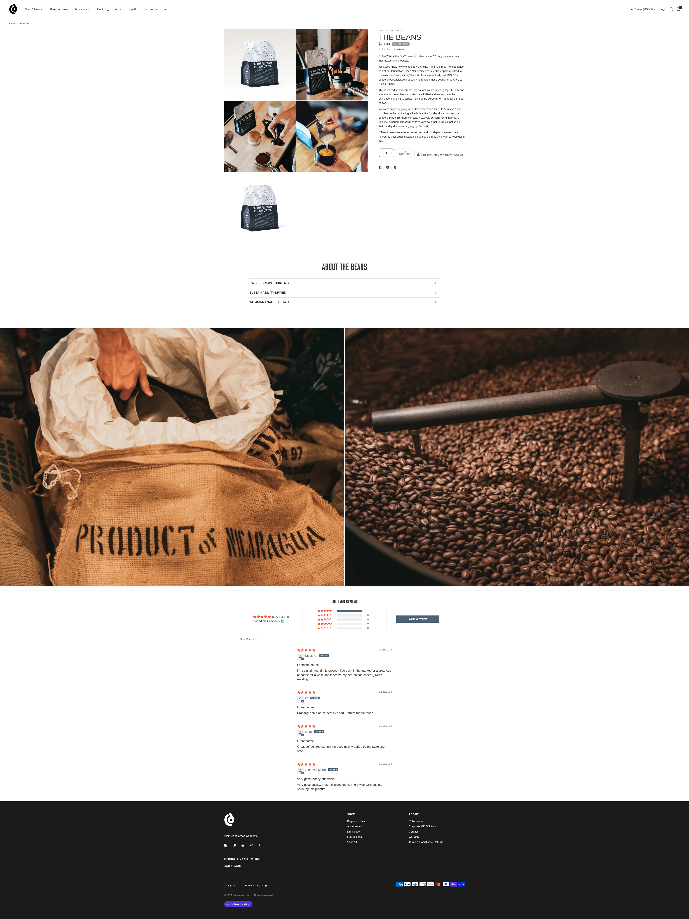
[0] (677, 9)
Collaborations (150, 9)
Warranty (414, 836)
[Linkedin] (263, 845)
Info (166, 9)
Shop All (131, 9)
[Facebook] (228, 845)
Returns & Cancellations (242, 858)
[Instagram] (237, 845)
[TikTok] (254, 845)
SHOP (351, 814)
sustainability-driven (268, 292)
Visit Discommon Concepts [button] (241, 835)
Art (117, 9)
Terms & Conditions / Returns (426, 841)
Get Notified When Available (442, 154)
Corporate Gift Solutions (423, 826)
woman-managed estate (269, 302)
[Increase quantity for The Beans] (391, 153)
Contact (413, 831)
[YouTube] (245, 845)
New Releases (33, 9)
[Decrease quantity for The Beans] (381, 153)
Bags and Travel (59, 9)
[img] (306, 650)
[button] (325, 611)
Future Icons (354, 836)
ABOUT (414, 814)
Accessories (81, 9)
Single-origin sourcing (269, 283)
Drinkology (103, 9)
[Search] (671, 9)
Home (12, 23)
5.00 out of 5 (280, 617)
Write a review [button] (418, 618)
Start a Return (232, 865)
